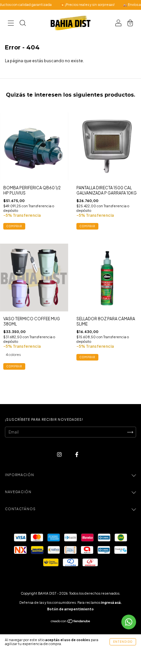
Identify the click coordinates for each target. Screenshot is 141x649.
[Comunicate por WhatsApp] (128, 622)
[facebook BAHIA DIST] (77, 454)
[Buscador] (22, 23)
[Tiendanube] (70, 622)
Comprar (14, 366)
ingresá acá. (111, 602)
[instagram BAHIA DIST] (59, 454)
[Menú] (11, 23)
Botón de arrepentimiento (70, 609)
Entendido (122, 641)
